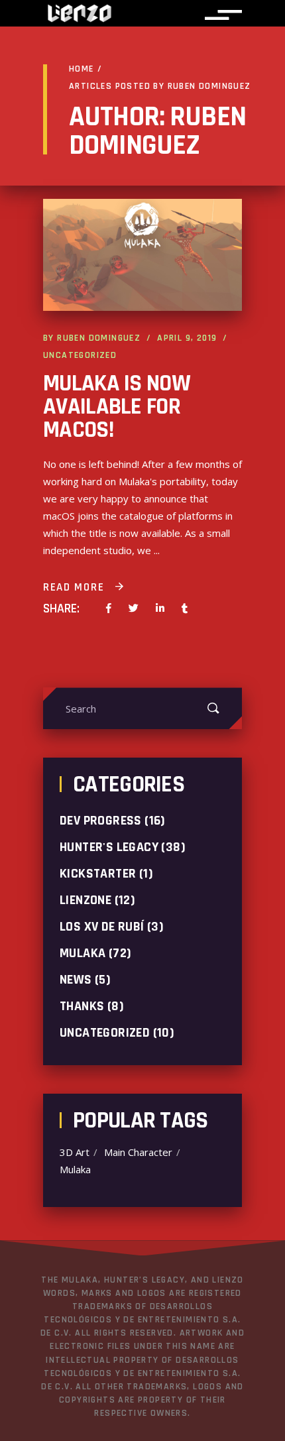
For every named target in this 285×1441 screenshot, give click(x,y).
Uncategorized (80, 355)
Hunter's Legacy (109, 847)
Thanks (82, 1006)
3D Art (74, 1152)
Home (81, 69)
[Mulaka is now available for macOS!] (142, 255)
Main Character (138, 1152)
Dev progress (101, 820)
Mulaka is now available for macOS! (116, 407)
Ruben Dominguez (99, 338)
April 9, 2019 (187, 338)
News (76, 979)
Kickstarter (98, 873)
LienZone (85, 900)
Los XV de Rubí (102, 926)
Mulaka (82, 953)
